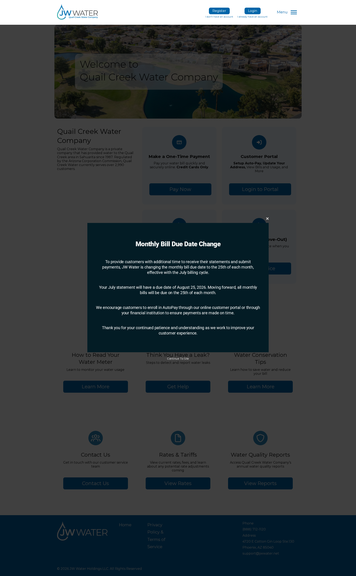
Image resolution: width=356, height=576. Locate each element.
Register (219, 11)
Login (252, 11)
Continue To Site (178, 358)
